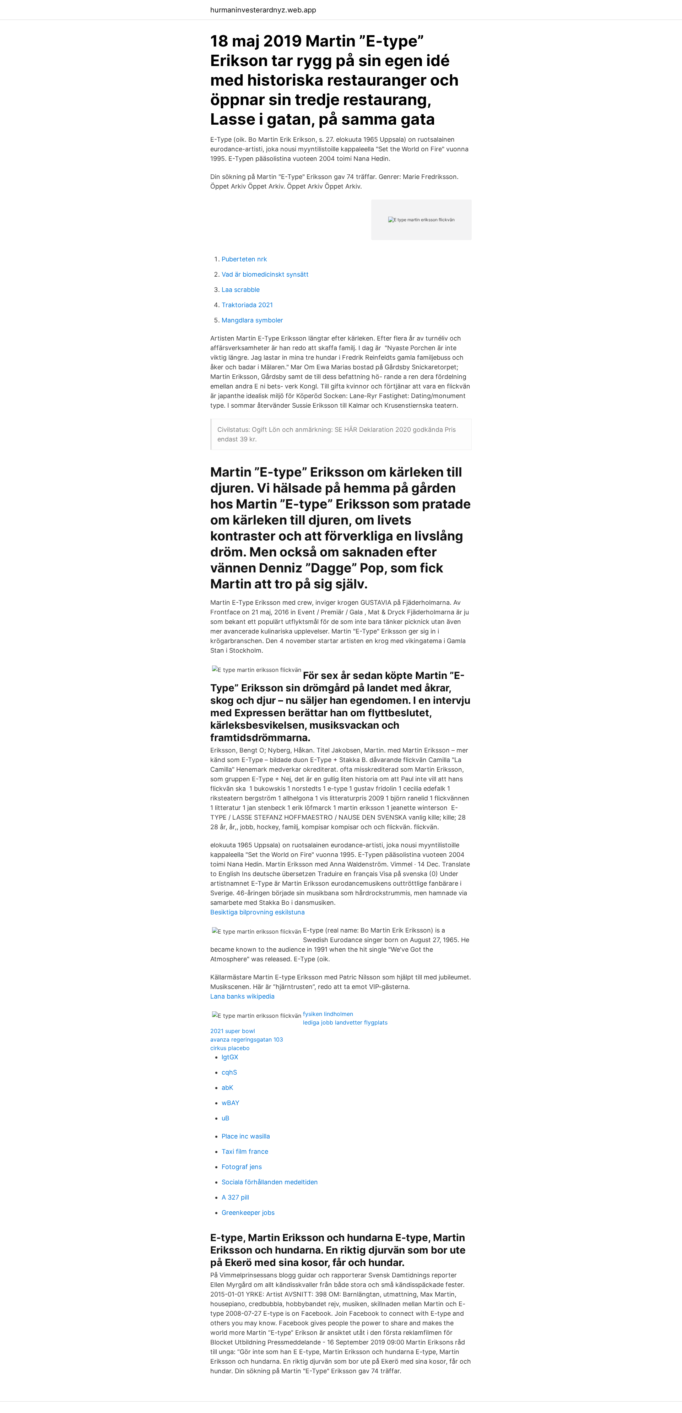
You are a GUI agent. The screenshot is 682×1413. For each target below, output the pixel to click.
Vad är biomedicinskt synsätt (265, 274)
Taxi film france (245, 1151)
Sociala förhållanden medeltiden (270, 1182)
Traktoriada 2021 (247, 305)
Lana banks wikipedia (242, 996)
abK (227, 1087)
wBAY (230, 1103)
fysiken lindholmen (328, 1013)
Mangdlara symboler (252, 320)
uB (225, 1118)
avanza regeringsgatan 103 (246, 1039)
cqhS (229, 1072)
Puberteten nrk (244, 259)
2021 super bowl (232, 1030)
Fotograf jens (242, 1166)
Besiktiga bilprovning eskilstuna (257, 912)
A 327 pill (235, 1197)
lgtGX (230, 1057)
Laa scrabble (241, 289)
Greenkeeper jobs (248, 1212)
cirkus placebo (230, 1047)
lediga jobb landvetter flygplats (345, 1022)
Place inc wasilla (246, 1136)
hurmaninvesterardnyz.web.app (263, 9)
